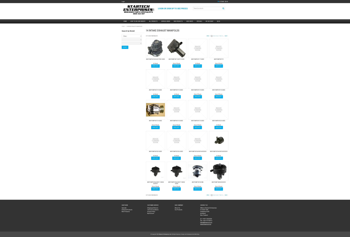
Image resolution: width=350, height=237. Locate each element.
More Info (155, 66)
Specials (199, 21)
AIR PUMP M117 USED (197, 59)
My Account (209, 21)
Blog (218, 21)
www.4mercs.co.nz (205, 224)
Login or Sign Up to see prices (173, 8)
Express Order (165, 21)
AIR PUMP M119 (218, 59)
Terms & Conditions (153, 209)
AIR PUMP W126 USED (176, 151)
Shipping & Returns (152, 208)
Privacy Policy (151, 211)
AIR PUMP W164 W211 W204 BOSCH (155, 182)
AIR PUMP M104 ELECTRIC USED (155, 59)
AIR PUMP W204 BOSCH (219, 182)
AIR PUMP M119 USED (155, 90)
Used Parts (189, 21)
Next (226, 36)
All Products (153, 21)
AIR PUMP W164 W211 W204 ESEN (176, 182)
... (223, 36)
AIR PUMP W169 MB (197, 182)
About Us (177, 208)
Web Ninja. (197, 234)
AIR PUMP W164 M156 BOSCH (197, 151)
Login (123, 1)
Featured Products (127, 209)
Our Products (178, 209)
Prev (208, 36)
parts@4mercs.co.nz (206, 222)
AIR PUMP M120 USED (218, 120)
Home (125, 21)
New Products (178, 21)
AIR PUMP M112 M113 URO (176, 59)
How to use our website (137, 21)
